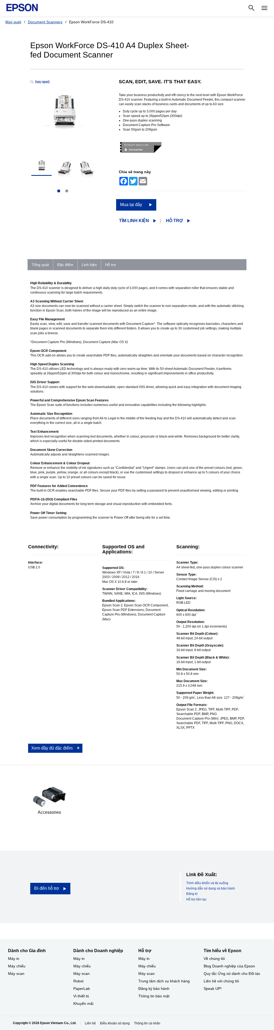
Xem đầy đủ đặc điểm (52, 748)
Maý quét (13, 22)
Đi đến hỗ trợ (46, 888)
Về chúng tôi (214, 958)
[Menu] (264, 8)
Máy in (13, 958)
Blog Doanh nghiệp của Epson (229, 966)
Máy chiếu (16, 966)
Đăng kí (191, 894)
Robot (78, 981)
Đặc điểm (65, 265)
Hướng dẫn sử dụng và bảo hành (210, 888)
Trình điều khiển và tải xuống (207, 883)
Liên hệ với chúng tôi (221, 981)
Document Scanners (45, 22)
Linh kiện (89, 265)
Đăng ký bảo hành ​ (154, 988)
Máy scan (16, 973)
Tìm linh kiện (134, 220)
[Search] (251, 8)
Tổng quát (40, 265)
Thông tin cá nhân (147, 1023)
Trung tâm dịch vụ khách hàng (164, 981)
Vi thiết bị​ (81, 996)
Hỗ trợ (174, 220)
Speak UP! (213, 988)
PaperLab (81, 988)
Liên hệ (90, 1023)
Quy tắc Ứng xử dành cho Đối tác (232, 973)
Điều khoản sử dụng (115, 1023)
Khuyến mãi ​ (83, 1003)
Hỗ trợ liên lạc (196, 899)
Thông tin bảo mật (153, 996)
